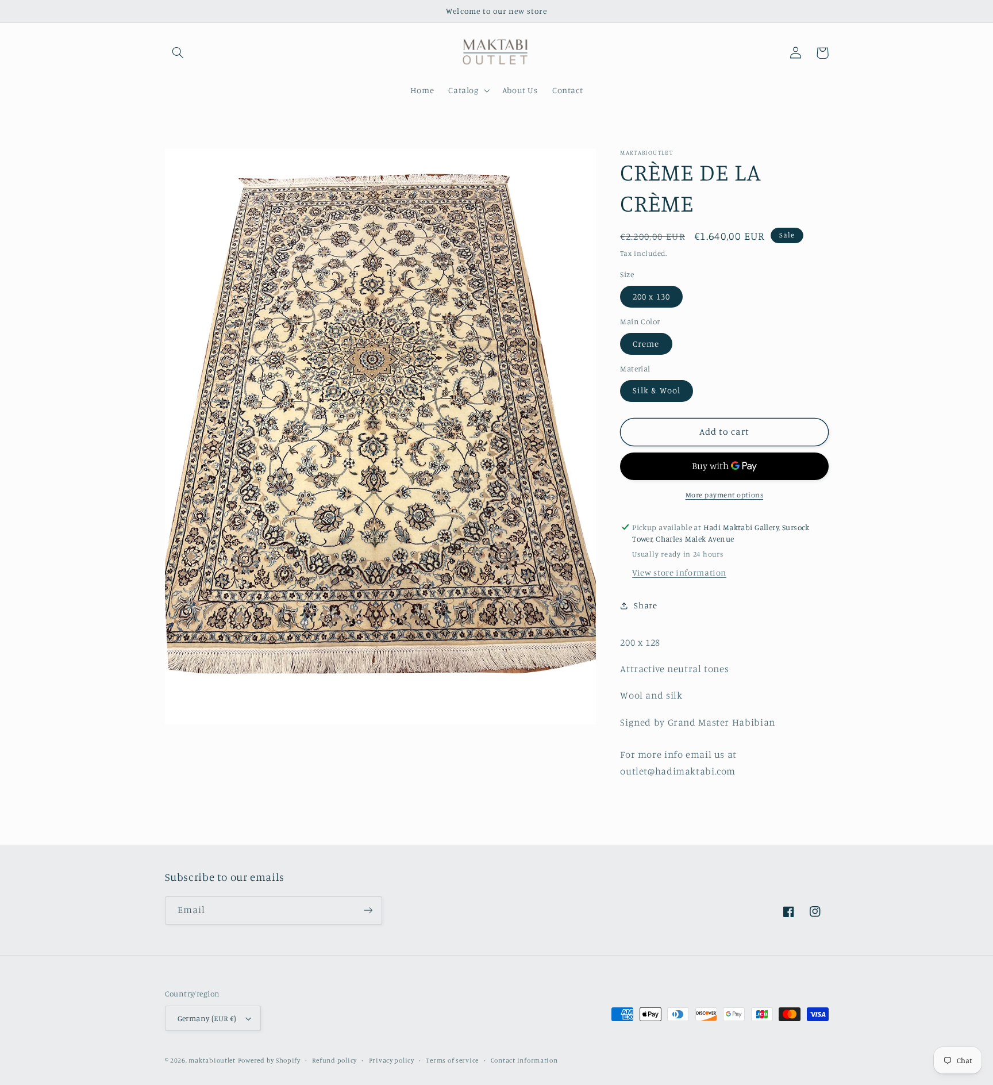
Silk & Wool (656, 391)
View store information (679, 572)
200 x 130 (651, 296)
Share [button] (645, 605)
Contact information (524, 1060)
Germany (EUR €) (207, 1018)
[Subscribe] (368, 910)
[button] (178, 53)
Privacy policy (391, 1060)
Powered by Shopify (269, 1060)
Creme (646, 343)
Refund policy (334, 1060)
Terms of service (452, 1060)
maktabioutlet (212, 1060)
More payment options (725, 494)
